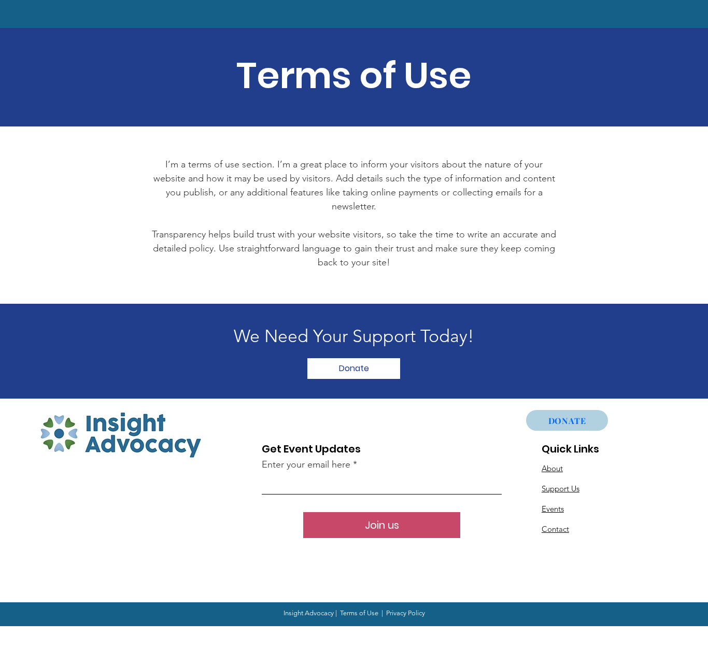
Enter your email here (306, 464)
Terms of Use (359, 613)
